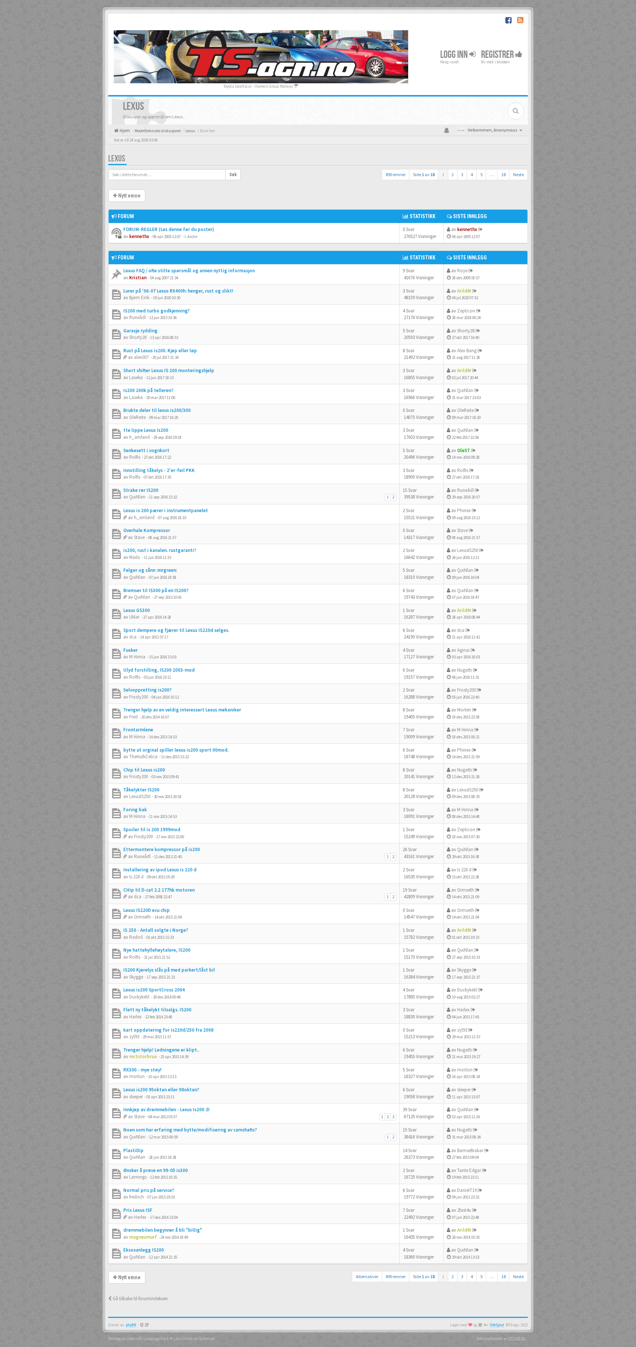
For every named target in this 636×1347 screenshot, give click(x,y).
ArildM (464, 291)
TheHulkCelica (143, 756)
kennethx (139, 236)
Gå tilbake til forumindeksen (140, 1298)
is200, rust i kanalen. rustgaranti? (159, 550)
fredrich (136, 1197)
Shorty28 (137, 337)
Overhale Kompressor (146, 530)
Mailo (134, 557)
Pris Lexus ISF (137, 1210)
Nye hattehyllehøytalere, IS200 (156, 950)
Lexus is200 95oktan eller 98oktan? (161, 1090)
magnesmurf (143, 1237)
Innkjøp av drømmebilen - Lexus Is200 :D (166, 1109)
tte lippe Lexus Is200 (145, 430)
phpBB (131, 1325)
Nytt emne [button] (129, 196)
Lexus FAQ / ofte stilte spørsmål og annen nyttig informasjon (189, 270)
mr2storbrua (143, 1056)
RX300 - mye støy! (142, 1070)
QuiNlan (465, 390)
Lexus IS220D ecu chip (146, 910)
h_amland (139, 437)
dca (133, 637)
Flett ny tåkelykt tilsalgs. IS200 (157, 1010)
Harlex (135, 1017)
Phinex (464, 510)
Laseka (136, 377)
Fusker (130, 650)
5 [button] (481, 174)
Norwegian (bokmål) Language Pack (138, 1338)
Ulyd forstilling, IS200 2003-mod (159, 670)
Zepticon (466, 311)
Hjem (124, 130)
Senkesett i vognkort (146, 450)
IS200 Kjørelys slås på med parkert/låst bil (169, 970)
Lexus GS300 (136, 610)
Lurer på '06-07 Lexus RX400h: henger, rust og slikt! (178, 291)
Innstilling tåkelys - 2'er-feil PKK (159, 470)
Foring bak (135, 810)
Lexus (116, 158)
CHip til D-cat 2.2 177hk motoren (159, 890)
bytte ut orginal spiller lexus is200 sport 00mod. (176, 750)
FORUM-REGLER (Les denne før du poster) (168, 229)
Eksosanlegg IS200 (143, 1250)
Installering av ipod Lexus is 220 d (160, 870)
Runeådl (137, 317)
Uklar (134, 617)
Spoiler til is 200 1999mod (151, 829)
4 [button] (472, 174)
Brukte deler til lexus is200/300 (157, 410)
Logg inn (454, 55)
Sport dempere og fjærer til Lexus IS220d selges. (176, 630)
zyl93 (134, 1036)
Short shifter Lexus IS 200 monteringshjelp (168, 370)
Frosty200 (138, 697)
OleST (463, 450)
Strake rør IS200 (140, 490)
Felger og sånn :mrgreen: (150, 570)
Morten (464, 710)
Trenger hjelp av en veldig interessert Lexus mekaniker (182, 710)
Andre (192, 236)
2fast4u (464, 1210)
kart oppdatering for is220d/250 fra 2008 (168, 1030)
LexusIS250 (467, 550)
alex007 (141, 357)
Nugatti (464, 670)
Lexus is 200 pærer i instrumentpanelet (165, 510)
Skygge (136, 977)
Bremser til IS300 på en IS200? (155, 590)
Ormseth (465, 890)
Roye (462, 270)
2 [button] (453, 174)
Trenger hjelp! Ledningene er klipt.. (161, 1050)
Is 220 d (136, 877)
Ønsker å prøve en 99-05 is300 (155, 1170)
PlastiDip (133, 1150)
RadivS (136, 937)
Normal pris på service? (148, 1190)
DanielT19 (467, 1190)
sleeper (136, 1097)
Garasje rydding (140, 331)
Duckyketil (139, 997)
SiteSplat (497, 1325)
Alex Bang (467, 350)
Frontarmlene (138, 730)
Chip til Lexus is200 (144, 770)
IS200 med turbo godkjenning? (156, 311)
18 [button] (503, 174)
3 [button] (462, 174)
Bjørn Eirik (139, 297)
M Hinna (137, 657)
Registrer (498, 55)
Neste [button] (518, 174)
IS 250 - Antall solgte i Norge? (155, 930)
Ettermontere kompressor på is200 (161, 849)
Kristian (137, 277)
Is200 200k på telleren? (148, 390)
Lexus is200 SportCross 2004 (154, 990)
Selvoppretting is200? (147, 690)
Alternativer (367, 1276)
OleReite (137, 417)
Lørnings (137, 1177)
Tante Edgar (469, 1170)
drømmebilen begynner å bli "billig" (162, 1230)
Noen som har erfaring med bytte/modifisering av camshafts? (190, 1130)
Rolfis (134, 457)
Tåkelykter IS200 (141, 790)
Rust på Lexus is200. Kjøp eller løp (160, 350)
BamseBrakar (470, 1150)
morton (137, 1076)
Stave (139, 537)
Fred (133, 717)
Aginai (463, 650)
